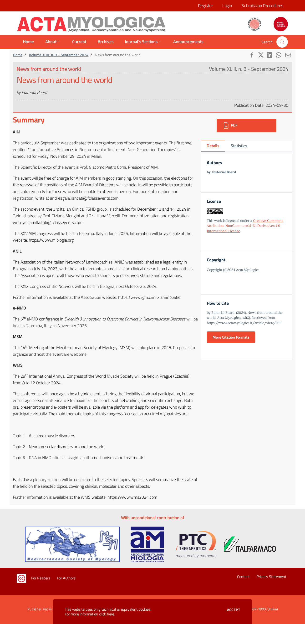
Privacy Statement (271, 576)
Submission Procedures (262, 5)
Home (17, 55)
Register (205, 5)
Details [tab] (213, 145)
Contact (243, 576)
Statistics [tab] (239, 145)
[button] (282, 42)
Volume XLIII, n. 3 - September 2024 (58, 55)
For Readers (40, 578)
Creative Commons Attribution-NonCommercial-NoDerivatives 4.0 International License (245, 225)
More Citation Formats (231, 337)
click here (106, 614)
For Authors (66, 578)
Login (227, 5)
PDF (233, 125)
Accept (233, 609)
